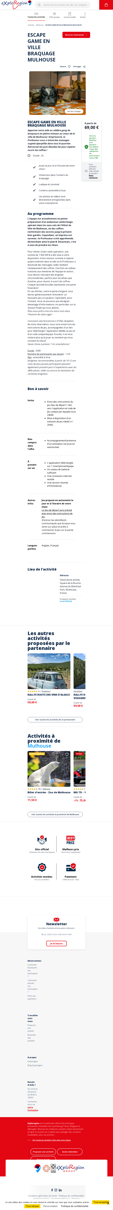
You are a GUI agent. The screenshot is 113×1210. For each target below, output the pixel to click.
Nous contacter (93, 176)
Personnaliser (50, 1206)
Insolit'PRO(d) (66, 601)
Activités (31, 25)
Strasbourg (46, 691)
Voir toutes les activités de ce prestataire (55, 719)
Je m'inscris (56, 943)
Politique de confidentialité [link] (74, 1206)
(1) (39, 691)
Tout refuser (32, 1206)
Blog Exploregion (35, 1065)
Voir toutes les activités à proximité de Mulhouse (55, 814)
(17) (85, 789)
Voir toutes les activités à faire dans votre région (51, 1140)
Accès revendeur (70, 1151)
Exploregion (33, 1061)
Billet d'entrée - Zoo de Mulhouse (49, 792)
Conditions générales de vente (42, 1195)
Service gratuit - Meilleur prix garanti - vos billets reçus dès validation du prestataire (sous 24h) (94, 147)
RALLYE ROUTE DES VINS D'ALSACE (49, 694)
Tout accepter (100, 1202)
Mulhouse (39, 25)
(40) (39, 789)
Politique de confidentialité (71, 1195)
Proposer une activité (43, 1151)
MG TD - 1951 (82, 792)
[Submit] (41, 5)
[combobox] (62, 5)
